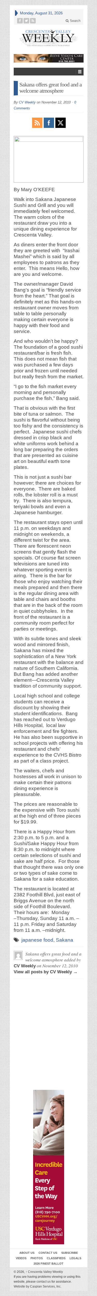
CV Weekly (27, 102)
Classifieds (56, 1258)
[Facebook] (20, 21)
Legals (75, 1258)
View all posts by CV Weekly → (46, 971)
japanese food (37, 940)
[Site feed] (33, 21)
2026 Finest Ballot (48, 1263)
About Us (26, 1252)
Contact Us (48, 1252)
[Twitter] (26, 21)
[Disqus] (49, 1006)
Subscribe (69, 1252)
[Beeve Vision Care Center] (49, 58)
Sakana (64, 940)
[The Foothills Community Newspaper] (49, 38)
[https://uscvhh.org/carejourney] (48, 1167)
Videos (21, 1258)
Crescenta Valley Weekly (44, 1272)
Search (74, 21)
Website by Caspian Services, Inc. (37, 1286)
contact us (43, 1281)
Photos (37, 1258)
